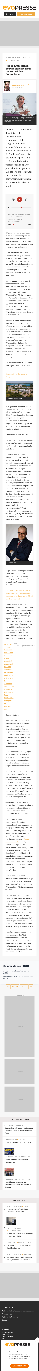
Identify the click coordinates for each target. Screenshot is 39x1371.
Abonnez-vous (26, 14)
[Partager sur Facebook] (8, 987)
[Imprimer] (31, 987)
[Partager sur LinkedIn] (22, 987)
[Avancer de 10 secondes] (25, 199)
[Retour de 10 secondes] (13, 199)
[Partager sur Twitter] (17, 987)
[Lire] (19, 199)
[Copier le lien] (26, 987)
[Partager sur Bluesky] (13, 987)
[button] (10, 14)
